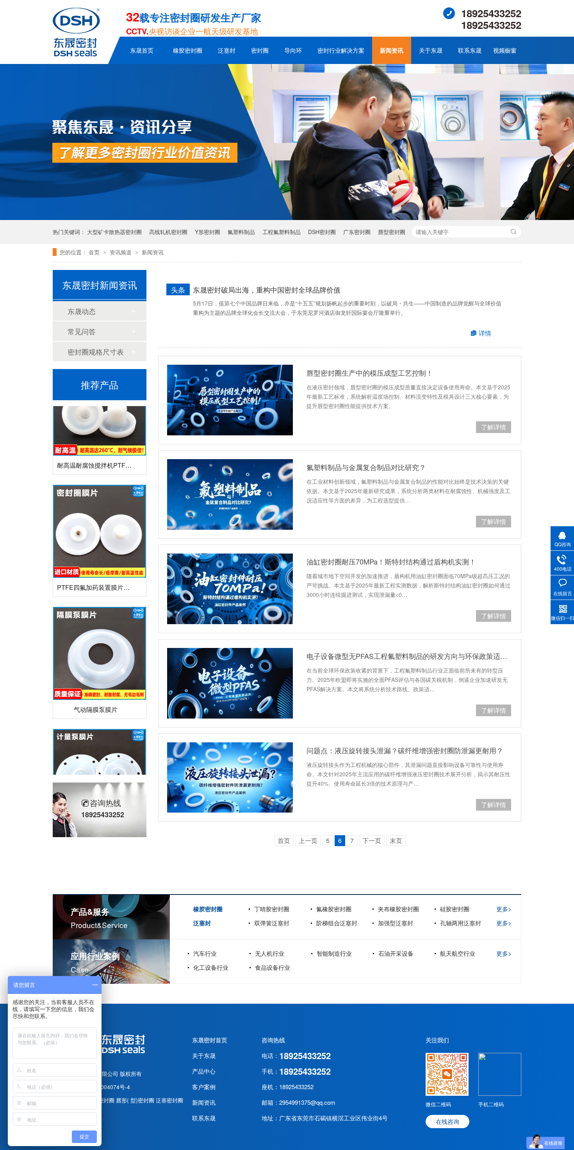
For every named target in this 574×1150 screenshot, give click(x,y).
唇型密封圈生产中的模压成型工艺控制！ (370, 372)
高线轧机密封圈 (168, 232)
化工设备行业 (210, 967)
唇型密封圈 (391, 232)
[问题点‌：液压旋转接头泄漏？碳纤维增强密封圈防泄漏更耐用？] (230, 777)
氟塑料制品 (241, 232)
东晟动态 (82, 311)
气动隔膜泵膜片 (96, 693)
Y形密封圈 (207, 232)
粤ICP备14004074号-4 (102, 1087)
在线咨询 (447, 1121)
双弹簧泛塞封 (271, 923)
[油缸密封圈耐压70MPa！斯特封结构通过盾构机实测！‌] (230, 589)
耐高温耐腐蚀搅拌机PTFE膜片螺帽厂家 (112, 449)
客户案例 (204, 1087)
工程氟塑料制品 (281, 232)
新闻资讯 (391, 50)
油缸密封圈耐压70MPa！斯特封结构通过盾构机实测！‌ (391, 561)
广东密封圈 (357, 232)
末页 (396, 840)
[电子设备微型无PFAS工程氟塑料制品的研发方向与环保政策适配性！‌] (230, 683)
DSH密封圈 (322, 232)
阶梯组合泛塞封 (336, 923)
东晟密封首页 (209, 1040)
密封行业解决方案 (340, 50)
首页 (95, 252)
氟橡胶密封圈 (333, 909)
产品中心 (204, 1071)
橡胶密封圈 (187, 50)
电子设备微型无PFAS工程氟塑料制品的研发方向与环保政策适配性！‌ (409, 656)
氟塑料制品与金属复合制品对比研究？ (366, 467)
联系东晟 (469, 50)
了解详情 (493, 426)
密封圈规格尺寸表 (96, 351)
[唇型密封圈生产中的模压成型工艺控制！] (230, 400)
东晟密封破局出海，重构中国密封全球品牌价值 (266, 289)
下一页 (371, 840)
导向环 (293, 50)
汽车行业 (205, 953)
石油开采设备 (396, 953)
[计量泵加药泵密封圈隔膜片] (99, 759)
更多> (504, 909)
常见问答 (82, 331)
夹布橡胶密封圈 (398, 909)
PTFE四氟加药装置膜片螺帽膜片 (102, 571)
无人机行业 (269, 953)
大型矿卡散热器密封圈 (114, 232)
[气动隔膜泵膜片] (99, 637)
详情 (485, 332)
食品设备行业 (272, 967)
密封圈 (260, 50)
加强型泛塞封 (395, 923)
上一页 (308, 840)
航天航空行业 (457, 953)
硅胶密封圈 (454, 909)
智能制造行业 (334, 953)
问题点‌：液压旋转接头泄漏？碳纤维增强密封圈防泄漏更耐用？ (405, 750)
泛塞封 (226, 50)
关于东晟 (430, 50)
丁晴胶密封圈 (271, 909)
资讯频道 (121, 252)
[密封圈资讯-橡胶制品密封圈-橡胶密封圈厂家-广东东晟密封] (76, 54)
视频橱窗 (505, 50)
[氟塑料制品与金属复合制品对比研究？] (230, 494)
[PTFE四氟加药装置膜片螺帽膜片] (99, 515)
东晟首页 (141, 50)
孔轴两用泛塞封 (460, 923)
